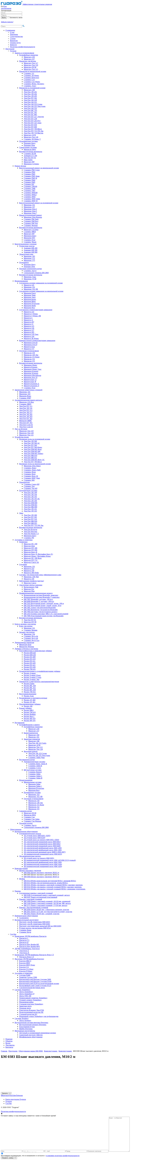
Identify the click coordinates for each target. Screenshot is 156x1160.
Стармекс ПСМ (30, 154)
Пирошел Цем (29, 145)
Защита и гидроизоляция (24, 53)
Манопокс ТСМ (30, 279)
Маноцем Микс (30, 301)
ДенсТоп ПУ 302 (30, 98)
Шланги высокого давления (30, 870)
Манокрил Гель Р (30, 345)
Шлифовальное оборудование (30, 1037)
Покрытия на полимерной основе (32, 88)
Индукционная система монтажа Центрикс (31, 1023)
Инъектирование (21, 281)
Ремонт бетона (20, 166)
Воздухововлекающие (27, 694)
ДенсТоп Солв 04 (26, 427)
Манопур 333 (29, 569)
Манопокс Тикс (30, 277)
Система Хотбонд (21, 1018)
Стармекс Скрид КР (31, 484)
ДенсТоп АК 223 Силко (33, 104)
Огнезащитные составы (28, 141)
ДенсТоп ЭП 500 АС (32, 443)
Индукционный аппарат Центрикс (32, 1025)
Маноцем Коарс (30, 299)
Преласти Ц (23, 942)
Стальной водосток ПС (28, 1014)
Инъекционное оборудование (26, 831)
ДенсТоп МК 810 (30, 456)
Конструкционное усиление (26, 244)
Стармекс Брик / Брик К (37, 764)
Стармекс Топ (29, 486)
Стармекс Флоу (30, 474)
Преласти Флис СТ (26, 957)
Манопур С (28, 318)
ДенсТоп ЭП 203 (25, 416)
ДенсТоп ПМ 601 (30, 505)
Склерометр (24, 918)
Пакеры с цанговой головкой (30, 899)
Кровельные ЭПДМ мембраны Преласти (30, 936)
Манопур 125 (29, 326)
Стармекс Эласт (30, 86)
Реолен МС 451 (30, 688)
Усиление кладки (26, 823)
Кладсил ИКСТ (25, 961)
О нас (12, 32)
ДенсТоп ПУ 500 (30, 445)
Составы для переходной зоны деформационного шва (40, 575)
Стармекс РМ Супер (32, 170)
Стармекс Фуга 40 (31, 638)
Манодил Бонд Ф (30, 552)
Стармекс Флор (30, 472)
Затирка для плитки (27, 632)
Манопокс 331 (29, 205)
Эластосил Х (24, 953)
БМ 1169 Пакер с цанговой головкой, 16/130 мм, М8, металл (47, 903)
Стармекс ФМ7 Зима (32, 199)
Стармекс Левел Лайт (32, 470)
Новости (13, 45)
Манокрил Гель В (30, 343)
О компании (10, 30)
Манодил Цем (29, 546)
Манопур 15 (28, 324)
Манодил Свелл (30, 583)
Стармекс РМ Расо (31, 221)
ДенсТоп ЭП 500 (30, 441)
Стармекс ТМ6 (29, 188)
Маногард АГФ (30, 135)
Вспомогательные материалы (30, 151)
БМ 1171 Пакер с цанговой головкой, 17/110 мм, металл (45, 905)
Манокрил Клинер (31, 371)
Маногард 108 (29, 90)
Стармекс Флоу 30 (31, 476)
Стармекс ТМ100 (30, 186)
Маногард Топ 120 (26, 433)
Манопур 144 (29, 336)
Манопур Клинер (30, 367)
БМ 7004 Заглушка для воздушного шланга (40, 612)
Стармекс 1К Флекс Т (32, 139)
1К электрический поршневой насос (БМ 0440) (42, 846)
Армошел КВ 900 (30, 252)
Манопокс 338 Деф (31, 577)
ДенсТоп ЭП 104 (30, 495)
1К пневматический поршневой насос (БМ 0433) (43, 854)
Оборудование (15, 829)
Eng (5, 6)
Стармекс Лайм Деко (36, 757)
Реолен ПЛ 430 (30, 667)
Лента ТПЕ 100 (25, 996)
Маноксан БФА (30, 149)
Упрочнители (24, 482)
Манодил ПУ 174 (30, 560)
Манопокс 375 (29, 260)
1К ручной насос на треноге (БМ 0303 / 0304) (41, 840)
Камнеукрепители (31, 733)
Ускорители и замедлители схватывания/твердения (39, 681)
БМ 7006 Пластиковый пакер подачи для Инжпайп (43, 616)
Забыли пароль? (7, 22)
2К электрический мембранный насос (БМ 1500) (43, 862)
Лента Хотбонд (25, 1020)
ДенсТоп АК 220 (30, 100)
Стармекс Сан (29, 817)
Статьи (13, 38)
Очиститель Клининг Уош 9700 (31, 1010)
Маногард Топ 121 (26, 435)
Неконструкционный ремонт (30, 215)
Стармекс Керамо (30, 630)
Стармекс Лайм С (35, 776)
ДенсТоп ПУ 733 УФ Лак (33, 131)
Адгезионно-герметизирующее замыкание (35, 310)
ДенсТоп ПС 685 (30, 114)
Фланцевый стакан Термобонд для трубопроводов (38, 1016)
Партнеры (14, 34)
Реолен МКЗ (28, 710)
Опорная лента (25, 1008)
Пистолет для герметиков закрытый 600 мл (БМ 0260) (40, 926)
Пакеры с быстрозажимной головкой (33, 907)
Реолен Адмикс (30, 673)
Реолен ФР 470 (29, 718)
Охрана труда (15, 43)
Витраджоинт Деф (31, 587)
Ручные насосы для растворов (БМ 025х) (35, 928)
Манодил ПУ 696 (30, 550)
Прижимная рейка (26, 1002)
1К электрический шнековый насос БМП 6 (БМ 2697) (45, 852)
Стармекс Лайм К (35, 766)
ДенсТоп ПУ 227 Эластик (34, 117)
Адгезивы (23, 564)
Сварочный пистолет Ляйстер (31, 1035)
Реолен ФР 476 (29, 721)
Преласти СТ (24, 940)
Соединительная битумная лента (32, 988)
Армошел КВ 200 (30, 248)
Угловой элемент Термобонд (30, 1000)
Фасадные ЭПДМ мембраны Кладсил (29, 959)
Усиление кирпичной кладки (30, 269)
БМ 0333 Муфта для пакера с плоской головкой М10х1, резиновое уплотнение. (55, 889)
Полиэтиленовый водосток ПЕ (31, 1012)
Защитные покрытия (32, 739)
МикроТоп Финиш (26, 647)
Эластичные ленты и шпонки (30, 585)
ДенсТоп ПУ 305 (30, 517)
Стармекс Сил (29, 80)
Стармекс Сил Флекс (32, 82)
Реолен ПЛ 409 (30, 657)
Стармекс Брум (25, 932)
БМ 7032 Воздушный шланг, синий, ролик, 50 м (42, 605)
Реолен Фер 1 (29, 716)
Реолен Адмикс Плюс (32, 675)
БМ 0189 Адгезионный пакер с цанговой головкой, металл (47, 895)
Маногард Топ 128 (31, 137)
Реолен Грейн (29, 684)
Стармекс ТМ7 (29, 191)
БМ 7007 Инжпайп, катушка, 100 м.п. (38, 599)
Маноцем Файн (30, 306)
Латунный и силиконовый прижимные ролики (37, 1033)
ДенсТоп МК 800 (30, 507)
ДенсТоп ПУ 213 (25, 410)
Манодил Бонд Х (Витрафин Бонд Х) (38, 554)
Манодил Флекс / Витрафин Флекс (37, 556)
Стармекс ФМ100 (30, 193)
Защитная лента (25, 1006)
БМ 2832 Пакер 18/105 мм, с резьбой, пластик (41, 914)
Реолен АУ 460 (29, 700)
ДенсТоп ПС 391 (30, 112)
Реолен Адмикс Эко (31, 679)
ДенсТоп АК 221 (30, 102)
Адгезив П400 (24, 975)
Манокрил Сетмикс (31, 164)
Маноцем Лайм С (35, 786)
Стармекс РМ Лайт (31, 219)
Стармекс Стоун (34, 768)
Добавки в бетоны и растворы (26, 649)
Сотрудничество (16, 36)
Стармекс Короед (35, 772)
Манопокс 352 (29, 287)
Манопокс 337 (29, 207)
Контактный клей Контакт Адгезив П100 (35, 981)
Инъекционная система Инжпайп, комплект (41, 595)
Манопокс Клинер (31, 373)
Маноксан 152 (29, 359)
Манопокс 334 (29, 634)
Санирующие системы (28, 147)
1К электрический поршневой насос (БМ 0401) (42, 842)
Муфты (22, 879)
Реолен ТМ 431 (30, 669)
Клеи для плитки (25, 626)
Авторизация (6, 8)
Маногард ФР (29, 162)
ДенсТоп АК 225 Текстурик (34, 106)
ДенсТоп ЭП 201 (30, 92)
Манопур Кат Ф (30, 382)
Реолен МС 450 (30, 686)
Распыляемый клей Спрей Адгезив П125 (35, 986)
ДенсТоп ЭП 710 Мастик (33, 133)
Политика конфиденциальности (22, 47)
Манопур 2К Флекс (31, 338)
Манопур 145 (29, 285)
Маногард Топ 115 (31, 69)
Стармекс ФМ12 (30, 195)
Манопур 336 (29, 579)
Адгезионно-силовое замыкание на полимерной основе (41, 283)
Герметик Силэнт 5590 (28, 977)
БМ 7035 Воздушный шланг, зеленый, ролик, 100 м (44, 603)
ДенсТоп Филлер (30, 532)
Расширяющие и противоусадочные (33, 698)
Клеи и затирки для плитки (25, 624)
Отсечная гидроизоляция (29, 351)
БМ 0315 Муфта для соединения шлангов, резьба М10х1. (46, 883)
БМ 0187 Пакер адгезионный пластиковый (40, 897)
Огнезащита (24, 262)
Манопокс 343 (24, 394)
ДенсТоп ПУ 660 (30, 127)
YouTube (12, 1095)
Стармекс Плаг (30, 240)
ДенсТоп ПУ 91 (30, 158)
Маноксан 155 (29, 361)
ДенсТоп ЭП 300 (30, 515)
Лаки (21, 513)
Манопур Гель (29, 347)
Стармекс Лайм (34, 774)
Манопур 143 (29, 312)
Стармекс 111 (29, 73)
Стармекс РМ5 (29, 182)
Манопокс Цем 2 (30, 209)
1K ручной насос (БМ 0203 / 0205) (37, 836)
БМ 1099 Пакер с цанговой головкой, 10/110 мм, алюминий (47, 901)
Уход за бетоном (21, 429)
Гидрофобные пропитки (28, 55)
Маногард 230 (29, 57)
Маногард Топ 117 (31, 63)
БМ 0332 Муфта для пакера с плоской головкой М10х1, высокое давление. (53, 887)
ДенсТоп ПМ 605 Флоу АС (34, 460)
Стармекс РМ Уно (31, 223)
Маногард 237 (29, 59)
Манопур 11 (28, 320)
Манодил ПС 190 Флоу (33, 558)
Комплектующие (21, 868)
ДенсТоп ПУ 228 (30, 119)
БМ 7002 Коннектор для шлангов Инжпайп (41, 610)
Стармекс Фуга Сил (31, 640)
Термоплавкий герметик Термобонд (33, 998)
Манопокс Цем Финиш (33, 217)
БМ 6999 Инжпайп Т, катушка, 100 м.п (39, 601)
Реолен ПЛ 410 (30, 659)
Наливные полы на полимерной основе (34, 439)
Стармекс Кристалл (31, 78)
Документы (10, 1045)
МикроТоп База (25, 645)
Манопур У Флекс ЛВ (32, 316)
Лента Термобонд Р (26, 994)
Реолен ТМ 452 (30, 692)
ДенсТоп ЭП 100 (30, 492)
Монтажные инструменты (25, 1031)
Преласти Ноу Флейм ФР (29, 944)
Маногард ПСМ (30, 67)
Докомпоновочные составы (34, 762)
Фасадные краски (30, 751)
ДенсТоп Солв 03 (26, 425)
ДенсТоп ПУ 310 (30, 519)
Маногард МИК (25, 421)
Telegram (19, 1095)
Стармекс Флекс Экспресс (34, 84)
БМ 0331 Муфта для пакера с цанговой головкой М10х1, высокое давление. (53, 885)
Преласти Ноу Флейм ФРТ (29, 946)
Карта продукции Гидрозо (15, 1099)
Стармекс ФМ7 (30, 197)
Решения (8, 1039)
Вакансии (14, 41)
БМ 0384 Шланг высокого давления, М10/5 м (41, 877)
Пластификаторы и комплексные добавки (35, 651)
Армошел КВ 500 (30, 250)
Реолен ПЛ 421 (30, 665)
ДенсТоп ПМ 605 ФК (32, 451)
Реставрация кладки (27, 760)
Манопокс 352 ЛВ (31, 289)
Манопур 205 (29, 332)
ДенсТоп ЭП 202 (30, 94)
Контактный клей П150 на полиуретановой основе (39, 983)
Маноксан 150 (29, 353)
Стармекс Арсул (30, 271)
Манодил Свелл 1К (31, 562)
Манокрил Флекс (30, 365)
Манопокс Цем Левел (32, 466)
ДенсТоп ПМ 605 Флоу (33, 449)
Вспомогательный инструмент (27, 920)
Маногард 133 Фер (31, 230)
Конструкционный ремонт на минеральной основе (39, 168)
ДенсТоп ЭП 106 (30, 501)
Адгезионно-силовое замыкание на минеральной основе (41, 291)
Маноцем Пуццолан (32, 303)
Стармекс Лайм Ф (35, 778)
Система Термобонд (22, 990)
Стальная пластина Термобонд (31, 1004)
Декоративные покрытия (24, 642)
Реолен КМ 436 (30, 655)
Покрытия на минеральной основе (32, 71)
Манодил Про (29, 591)
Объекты (8, 1041)
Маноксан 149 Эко (31, 355)
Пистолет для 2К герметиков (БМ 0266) (34, 924)
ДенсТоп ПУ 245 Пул (32, 121)
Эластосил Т (24, 951)
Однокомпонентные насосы (30, 834)
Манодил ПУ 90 (30, 622)
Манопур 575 (29, 349)
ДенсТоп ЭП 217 (25, 412)
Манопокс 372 (29, 258)
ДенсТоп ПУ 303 (25, 423)
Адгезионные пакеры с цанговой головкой (36, 893)
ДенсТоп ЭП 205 (30, 96)
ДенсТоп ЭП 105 (30, 497)
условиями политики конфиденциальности (62, 1156)
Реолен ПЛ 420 (30, 663)
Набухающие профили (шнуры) (31, 581)
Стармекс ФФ (29, 480)
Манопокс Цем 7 (30, 213)
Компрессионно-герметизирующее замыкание (37, 340)
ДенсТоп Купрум (30, 529)
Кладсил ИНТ (24, 963)
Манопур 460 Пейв (31, 573)
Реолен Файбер (30, 714)
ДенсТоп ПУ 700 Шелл (33, 129)
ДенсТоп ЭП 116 (25, 408)
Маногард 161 (33, 737)
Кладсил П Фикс (25, 971)
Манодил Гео (29, 589)
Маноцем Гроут (30, 293)
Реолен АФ (28, 706)
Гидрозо (13, 51)
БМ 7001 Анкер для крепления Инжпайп (40, 608)
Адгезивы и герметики (24, 540)
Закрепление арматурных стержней (28, 390)
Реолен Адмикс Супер (32, 677)
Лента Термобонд (26, 992)
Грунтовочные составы (28, 490)
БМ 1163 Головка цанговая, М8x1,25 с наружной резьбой (46, 614)
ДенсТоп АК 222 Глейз (37, 743)
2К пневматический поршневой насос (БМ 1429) (43, 866)
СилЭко (13, 934)
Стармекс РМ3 (29, 174)
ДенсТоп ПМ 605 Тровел (33, 453)
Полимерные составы (32, 792)
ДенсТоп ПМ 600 (30, 503)
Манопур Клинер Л (31, 386)
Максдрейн (28, 160)
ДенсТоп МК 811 (30, 458)
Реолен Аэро (29, 696)
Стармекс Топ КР (30, 488)
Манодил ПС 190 (30, 544)
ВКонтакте (5, 1095)
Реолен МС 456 (30, 690)
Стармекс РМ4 (29, 180)
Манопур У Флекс (31, 314)
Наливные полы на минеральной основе (35, 464)
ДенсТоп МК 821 (30, 523)
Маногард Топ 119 (31, 65)
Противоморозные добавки (30, 704)
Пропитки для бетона (27, 61)
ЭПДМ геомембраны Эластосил (27, 949)
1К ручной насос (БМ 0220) (34, 838)
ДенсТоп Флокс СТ (31, 534)
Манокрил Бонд (30, 236)
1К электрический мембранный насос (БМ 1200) (43, 848)
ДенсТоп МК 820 (30, 521)
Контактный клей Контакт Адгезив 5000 (35, 979)
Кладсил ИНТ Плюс (27, 965)
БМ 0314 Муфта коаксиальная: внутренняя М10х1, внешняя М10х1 (50, 881)
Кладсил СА (24, 967)
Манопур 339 (29, 571)
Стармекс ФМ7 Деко (32, 478)
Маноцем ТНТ (29, 238)
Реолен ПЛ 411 (29, 661)
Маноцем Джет (30, 297)
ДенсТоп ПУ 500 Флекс (33, 447)
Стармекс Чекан (30, 242)
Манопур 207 (29, 322)
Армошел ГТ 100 (30, 156)
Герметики (23, 542)
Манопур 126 (29, 328)
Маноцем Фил (29, 308)
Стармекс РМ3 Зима (32, 176)
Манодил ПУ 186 (30, 548)
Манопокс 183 (29, 256)
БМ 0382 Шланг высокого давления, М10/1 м (41, 873)
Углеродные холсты (26, 246)
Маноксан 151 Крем (31, 357)
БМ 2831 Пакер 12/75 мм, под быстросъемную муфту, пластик (48, 912)
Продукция (9, 49)
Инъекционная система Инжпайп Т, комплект (42, 597)
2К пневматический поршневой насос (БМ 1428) (43, 864)
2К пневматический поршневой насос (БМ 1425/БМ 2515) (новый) (50, 860)
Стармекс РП (29, 184)
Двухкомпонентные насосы (30, 856)
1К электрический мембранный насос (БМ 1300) (43, 850)
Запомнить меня (16, 17)
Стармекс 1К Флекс (31, 75)
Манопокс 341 (24, 392)
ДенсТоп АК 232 (30, 108)
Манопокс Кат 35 (30, 377)
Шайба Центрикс (26, 1029)
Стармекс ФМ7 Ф (31, 201)
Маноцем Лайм (34, 784)
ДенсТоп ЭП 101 (30, 509)
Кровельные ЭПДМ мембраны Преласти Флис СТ (34, 955)
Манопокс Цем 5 (30, 211)
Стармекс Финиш (31, 225)
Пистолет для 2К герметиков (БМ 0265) (34, 922)
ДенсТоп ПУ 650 (30, 125)
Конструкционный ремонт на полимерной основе (38, 203)
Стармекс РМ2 (29, 172)
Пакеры (18, 891)
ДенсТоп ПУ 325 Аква (32, 123)
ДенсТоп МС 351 (30, 110)
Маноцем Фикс (25, 396)
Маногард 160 (33, 735)
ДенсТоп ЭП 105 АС (32, 499)
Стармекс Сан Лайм (31, 819)
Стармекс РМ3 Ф (30, 178)
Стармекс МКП (30, 232)
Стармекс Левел (30, 468)
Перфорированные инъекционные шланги (36, 593)
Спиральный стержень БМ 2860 (36, 273)
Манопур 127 (29, 330)
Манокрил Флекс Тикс (32, 369)
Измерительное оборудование (26, 916)
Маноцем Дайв (30, 295)
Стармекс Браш (25, 930)
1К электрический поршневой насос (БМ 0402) (42, 844)
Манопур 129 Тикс (31, 334)
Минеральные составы (32, 782)
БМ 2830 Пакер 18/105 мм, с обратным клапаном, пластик (46, 910)
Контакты (9, 1047)
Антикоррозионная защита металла (28, 400)
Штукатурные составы (32, 770)
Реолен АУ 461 (29, 702)
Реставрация (19, 723)
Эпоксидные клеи (26, 254)
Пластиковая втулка (27, 1027)
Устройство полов (22, 437)
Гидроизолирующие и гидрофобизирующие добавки (39, 671)
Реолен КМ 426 (30, 653)
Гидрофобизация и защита (29, 725)
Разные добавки (25, 708)
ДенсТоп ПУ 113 (25, 406)
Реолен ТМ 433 (30, 712)
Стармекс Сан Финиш (32, 821)
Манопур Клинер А (31, 384)
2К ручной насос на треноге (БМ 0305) (39, 858)
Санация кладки (25, 811)
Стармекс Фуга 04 (31, 636)
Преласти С (23, 938)
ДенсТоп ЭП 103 (30, 511)
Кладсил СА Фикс (26, 969)
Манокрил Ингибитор (32, 375)
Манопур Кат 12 (30, 380)
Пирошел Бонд (29, 143)
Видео (7, 1043)
